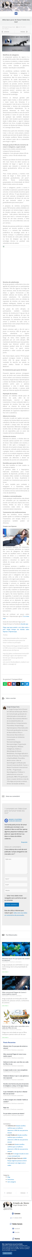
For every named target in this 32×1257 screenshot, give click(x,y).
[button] (16, 13)
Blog (8, 1177)
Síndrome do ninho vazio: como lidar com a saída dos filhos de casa (15, 1027)
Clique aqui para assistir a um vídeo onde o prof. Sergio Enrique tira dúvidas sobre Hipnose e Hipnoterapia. (16, 629)
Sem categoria (11, 1182)
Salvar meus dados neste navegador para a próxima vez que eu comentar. (15, 898)
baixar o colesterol (15, 819)
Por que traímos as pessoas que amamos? (13, 1113)
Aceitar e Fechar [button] (7, 1253)
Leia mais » (5, 972)
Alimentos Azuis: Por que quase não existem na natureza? (16, 959)
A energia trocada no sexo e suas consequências (15, 1070)
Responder (24, 842)
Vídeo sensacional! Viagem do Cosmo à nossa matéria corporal (14, 993)
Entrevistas (10, 1179)
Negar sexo (6, 1107)
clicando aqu (24, 624)
